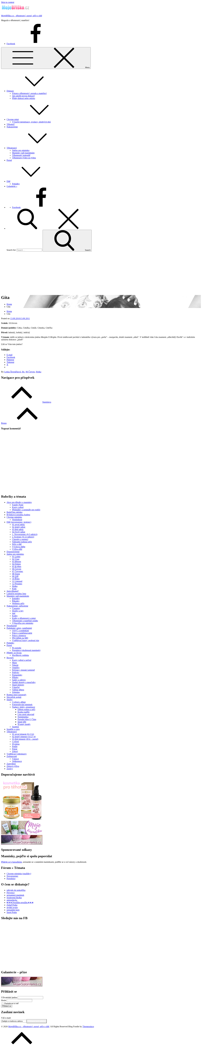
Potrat (14, 749)
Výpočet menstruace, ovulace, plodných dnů (31, 122)
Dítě (8, 181)
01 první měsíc (18, 524)
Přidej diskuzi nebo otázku (23, 98)
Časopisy (16, 608)
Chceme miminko (14, 517)
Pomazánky (17, 675)
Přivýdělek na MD (20, 638)
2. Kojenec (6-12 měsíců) (23, 537)
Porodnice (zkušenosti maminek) (26, 650)
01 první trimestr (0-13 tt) (23, 734)
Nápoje (15, 665)
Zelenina (16, 692)
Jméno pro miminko (20, 150)
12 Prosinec (17, 584)
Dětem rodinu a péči (26, 709)
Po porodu (16, 648)
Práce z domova (19, 635)
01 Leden (16, 556)
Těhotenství (12, 148)
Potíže (14, 746)
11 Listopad (17, 581)
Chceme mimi (13, 119)
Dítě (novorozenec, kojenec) (19, 522)
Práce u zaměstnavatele (22, 633)
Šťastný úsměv (24, 724)
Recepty (10, 658)
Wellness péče (18, 603)
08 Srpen (16, 574)
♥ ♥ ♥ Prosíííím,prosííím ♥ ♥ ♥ (20, 902)
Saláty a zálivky (19, 680)
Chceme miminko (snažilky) (19, 873)
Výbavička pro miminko (22, 623)
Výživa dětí (17, 549)
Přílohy (15, 677)
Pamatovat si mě (11, 1003)
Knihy (15, 616)
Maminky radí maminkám (23, 153)
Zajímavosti (12, 756)
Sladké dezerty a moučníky (24, 682)
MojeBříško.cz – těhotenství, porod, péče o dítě (21, 16)
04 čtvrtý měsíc (18, 532)
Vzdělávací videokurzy (17, 754)
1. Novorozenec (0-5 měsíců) (24, 534)
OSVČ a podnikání (20, 630)
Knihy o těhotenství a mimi (24, 618)
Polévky (15, 672)
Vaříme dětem (18, 690)
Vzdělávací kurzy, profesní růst (25, 640)
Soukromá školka (14, 897)
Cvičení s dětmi (19, 702)
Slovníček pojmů (14, 697)
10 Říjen (16, 579)
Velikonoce (17, 761)
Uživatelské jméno (9, 997)
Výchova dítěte (18, 547)
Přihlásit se (6, 1006)
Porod (9, 160)
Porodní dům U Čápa (27, 719)
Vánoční (16, 687)
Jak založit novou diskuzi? (23, 96)
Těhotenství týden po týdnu (24, 158)
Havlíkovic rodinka (20, 655)
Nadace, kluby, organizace (23, 707)
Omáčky (16, 667)
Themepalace (88, 1026)
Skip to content (7, 2)
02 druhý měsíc (18, 527)
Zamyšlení (11, 764)
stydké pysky (12, 907)
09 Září (15, 576)
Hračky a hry (17, 611)
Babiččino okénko (14, 512)
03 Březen (16, 561)
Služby (10, 699)
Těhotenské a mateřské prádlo (25, 621)
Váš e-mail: (6, 1018)
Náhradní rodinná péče (22, 542)
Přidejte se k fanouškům (11, 862)
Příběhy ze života (14, 653)
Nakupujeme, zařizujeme (17, 606)
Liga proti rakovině (26, 714)
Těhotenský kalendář (21, 155)
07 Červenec (17, 571)
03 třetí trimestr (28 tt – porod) (25, 739)
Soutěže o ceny (13, 729)
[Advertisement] (101, 273)
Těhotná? (11, 124)
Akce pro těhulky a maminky (19, 502)
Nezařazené (12, 625)
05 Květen (16, 566)
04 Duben (16, 564)
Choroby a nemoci (20, 539)
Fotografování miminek (22, 704)
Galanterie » (12, 186)
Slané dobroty (18, 685)
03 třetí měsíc (18, 529)
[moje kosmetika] (21, 834)
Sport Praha (12, 912)
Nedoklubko (23, 717)
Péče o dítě (17, 544)
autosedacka (12, 900)
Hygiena (16, 744)
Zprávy (10, 768)
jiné (13, 613)
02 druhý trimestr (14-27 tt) (24, 736)
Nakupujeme (12, 127)
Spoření (15, 727)
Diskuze (10, 91)
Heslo (3, 1000)
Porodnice (11, 878)
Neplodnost (17, 519)
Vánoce (15, 759)
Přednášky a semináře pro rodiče (26, 510)
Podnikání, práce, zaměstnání (19, 628)
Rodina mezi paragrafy (16, 695)
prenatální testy (13, 910)
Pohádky (16, 184)
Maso (14, 662)
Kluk (14, 588)
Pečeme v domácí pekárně (23, 670)
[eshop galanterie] (21, 844)
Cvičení (15, 741)
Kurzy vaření (17, 507)
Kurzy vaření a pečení (21, 660)
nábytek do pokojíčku (16, 890)
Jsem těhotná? (13, 591)
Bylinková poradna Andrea (18, 514)
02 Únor (15, 559)
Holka (38, 372)
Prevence (11, 892)
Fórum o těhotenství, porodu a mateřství (29, 93)
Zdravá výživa (13, 766)
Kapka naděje (24, 712)
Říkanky (16, 601)
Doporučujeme (13, 551)
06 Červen (30, 372)
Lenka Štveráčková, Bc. (14, 372)
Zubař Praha (12, 905)
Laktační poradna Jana (16, 593)
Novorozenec (12, 876)
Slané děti (22, 722)
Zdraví (15, 751)
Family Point (17, 505)
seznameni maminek (15, 895)
